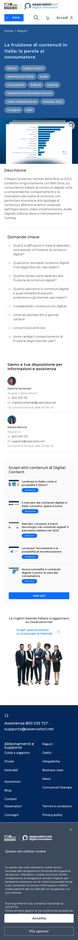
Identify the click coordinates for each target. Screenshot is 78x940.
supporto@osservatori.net (28, 441)
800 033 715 (19, 398)
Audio (44, 76)
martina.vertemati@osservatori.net (34, 402)
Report (22, 31)
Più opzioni (39, 931)
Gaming (52, 85)
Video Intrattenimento (22, 101)
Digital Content (33, 68)
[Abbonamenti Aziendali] (58, 632)
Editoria (36, 85)
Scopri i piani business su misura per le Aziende (34, 631)
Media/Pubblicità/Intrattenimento (29, 93)
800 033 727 (20, 436)
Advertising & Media (20, 76)
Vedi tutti (39, 595)
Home (8, 31)
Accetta (39, 918)
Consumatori (15, 85)
